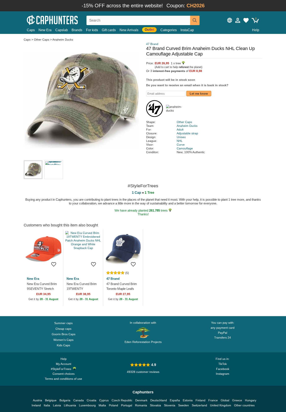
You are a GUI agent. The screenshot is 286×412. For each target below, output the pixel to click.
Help (255, 30)
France (213, 400)
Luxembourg (87, 405)
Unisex (181, 137)
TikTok (222, 364)
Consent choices (64, 373)
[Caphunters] (63, 19)
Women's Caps (63, 339)
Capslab (61, 30)
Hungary (250, 400)
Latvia (57, 405)
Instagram (222, 373)
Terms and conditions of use (63, 378)
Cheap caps (63, 328)
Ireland (36, 405)
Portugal (126, 405)
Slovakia (155, 405)
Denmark (141, 400)
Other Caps (41, 39)
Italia (47, 405)
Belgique (51, 400)
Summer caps (63, 323)
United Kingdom (220, 405)
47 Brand (152, 44)
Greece (237, 400)
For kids (92, 30)
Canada (78, 400)
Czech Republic (122, 400)
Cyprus (104, 400)
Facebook (222, 369)
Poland (113, 405)
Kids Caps (63, 345)
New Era (45, 30)
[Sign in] (238, 20)
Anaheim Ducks (62, 39)
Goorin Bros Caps (63, 334)
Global (225, 400)
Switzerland (199, 405)
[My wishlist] (246, 20)
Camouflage (185, 148)
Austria (37, 400)
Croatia (91, 400)
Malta (102, 405)
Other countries (244, 405)
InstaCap (187, 30)
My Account (63, 364)
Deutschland (158, 400)
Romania (141, 405)
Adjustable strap (187, 133)
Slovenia (169, 405)
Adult (180, 129)
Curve (181, 144)
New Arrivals (129, 30)
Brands (77, 30)
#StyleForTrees (62, 369)
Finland (200, 400)
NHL (180, 140)
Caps (31, 30)
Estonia (188, 400)
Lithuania (70, 405)
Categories (168, 30)
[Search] (195, 20)
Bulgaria (64, 400)
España (175, 400)
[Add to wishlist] (54, 264)
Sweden (183, 405)
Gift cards (109, 30)
